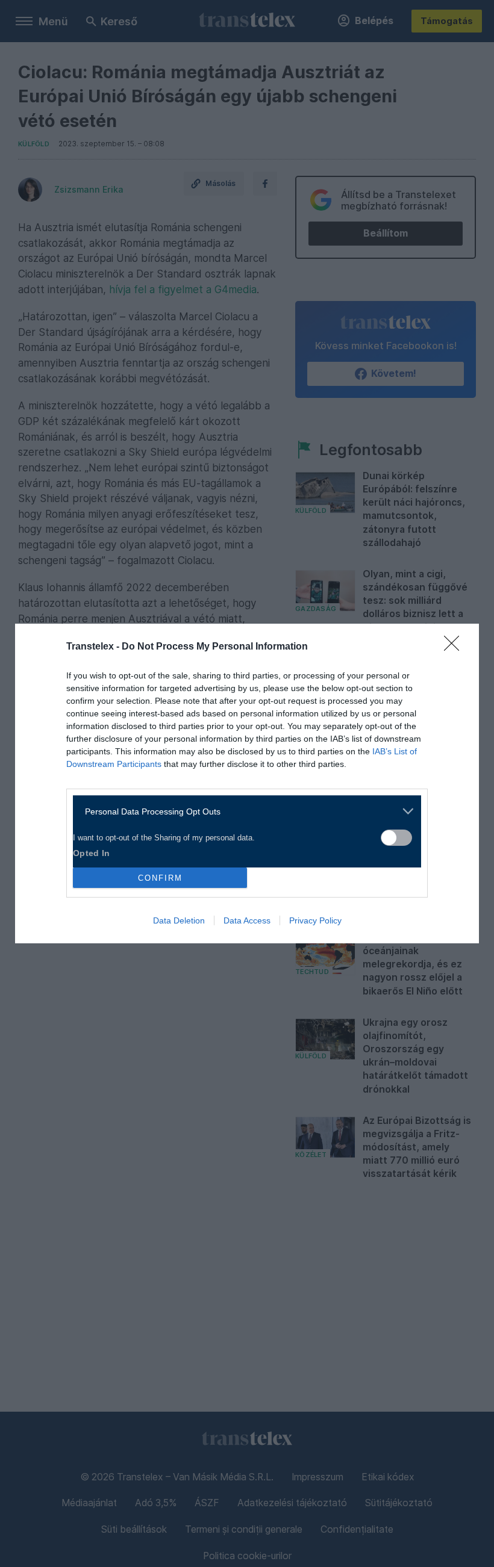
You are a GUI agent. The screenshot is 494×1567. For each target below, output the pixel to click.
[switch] (396, 838)
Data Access (247, 920)
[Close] (455, 647)
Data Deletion (179, 920)
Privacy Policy (315, 920)
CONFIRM (160, 878)
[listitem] (242, 811)
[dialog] (247, 783)
